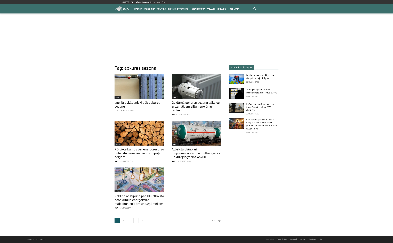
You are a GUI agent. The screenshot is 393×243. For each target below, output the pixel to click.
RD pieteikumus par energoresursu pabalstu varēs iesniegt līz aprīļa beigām (139, 153)
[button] (255, 9)
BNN (173, 114)
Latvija (117, 97)
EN (132, 2)
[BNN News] (122, 8)
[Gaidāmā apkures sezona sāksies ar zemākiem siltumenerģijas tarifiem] (196, 86)
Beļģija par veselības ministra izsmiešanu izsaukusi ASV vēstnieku (260, 107)
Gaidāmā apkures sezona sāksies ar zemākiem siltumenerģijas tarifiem (196, 106)
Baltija (117, 191)
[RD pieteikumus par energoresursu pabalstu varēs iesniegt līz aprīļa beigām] (139, 133)
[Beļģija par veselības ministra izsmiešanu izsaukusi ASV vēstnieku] (236, 108)
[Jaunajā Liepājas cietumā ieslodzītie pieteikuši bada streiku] (236, 93)
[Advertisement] (196, 42)
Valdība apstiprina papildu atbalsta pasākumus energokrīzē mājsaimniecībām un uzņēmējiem (139, 200)
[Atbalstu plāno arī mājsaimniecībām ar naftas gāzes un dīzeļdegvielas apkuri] (196, 133)
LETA (117, 110)
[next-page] (142, 220)
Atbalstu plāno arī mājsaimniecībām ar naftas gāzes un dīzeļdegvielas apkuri (196, 153)
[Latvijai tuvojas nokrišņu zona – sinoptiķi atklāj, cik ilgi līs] (236, 79)
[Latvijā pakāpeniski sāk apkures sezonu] (139, 86)
